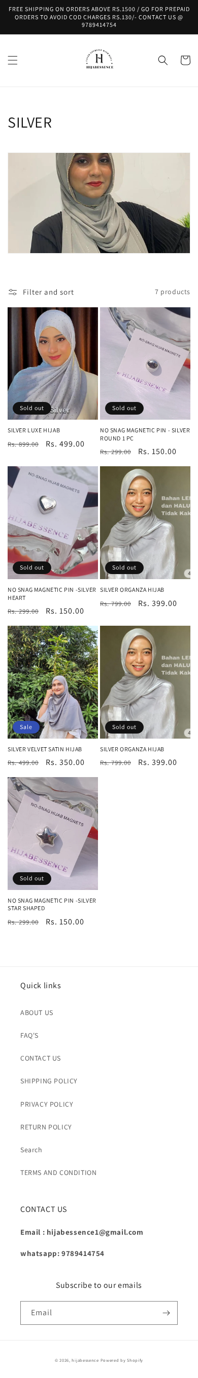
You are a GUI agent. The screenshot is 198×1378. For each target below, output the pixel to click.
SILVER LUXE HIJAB (34, 430)
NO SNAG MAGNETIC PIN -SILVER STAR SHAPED (52, 904)
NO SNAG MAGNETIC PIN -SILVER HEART (52, 593)
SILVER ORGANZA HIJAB (132, 589)
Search (31, 1149)
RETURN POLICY (46, 1126)
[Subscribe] (166, 1313)
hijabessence (85, 1360)
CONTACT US (40, 1058)
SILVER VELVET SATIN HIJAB (45, 749)
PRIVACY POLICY (46, 1104)
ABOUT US (36, 1012)
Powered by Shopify (122, 1360)
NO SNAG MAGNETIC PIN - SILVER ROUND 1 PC (145, 434)
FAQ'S (29, 1035)
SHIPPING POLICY (49, 1080)
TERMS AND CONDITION (58, 1172)
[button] (13, 60)
